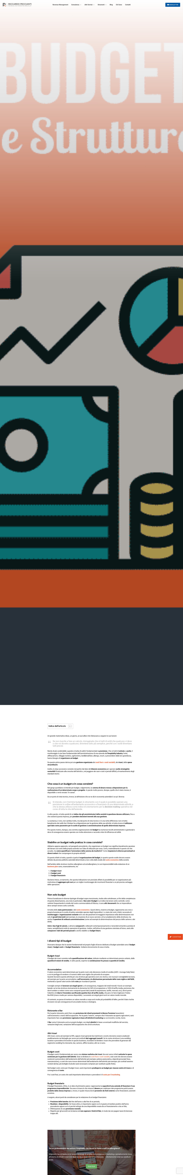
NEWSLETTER (173, 5)
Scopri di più (91, 1166)
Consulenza (75, 5)
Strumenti (101, 5)
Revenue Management (60, 5)
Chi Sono (119, 5)
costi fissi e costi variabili (100, 1057)
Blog (111, 5)
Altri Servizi (88, 5)
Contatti (127, 5)
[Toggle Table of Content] (69, 726)
